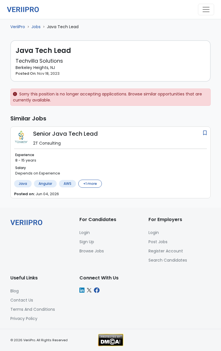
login (84, 232)
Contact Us (21, 300)
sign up (86, 242)
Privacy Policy (23, 318)
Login (153, 232)
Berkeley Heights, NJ (35, 67)
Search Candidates (167, 260)
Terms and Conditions (32, 309)
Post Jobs (157, 242)
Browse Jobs (91, 251)
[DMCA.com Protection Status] (110, 340)
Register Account (165, 251)
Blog (14, 291)
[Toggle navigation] (206, 9)
